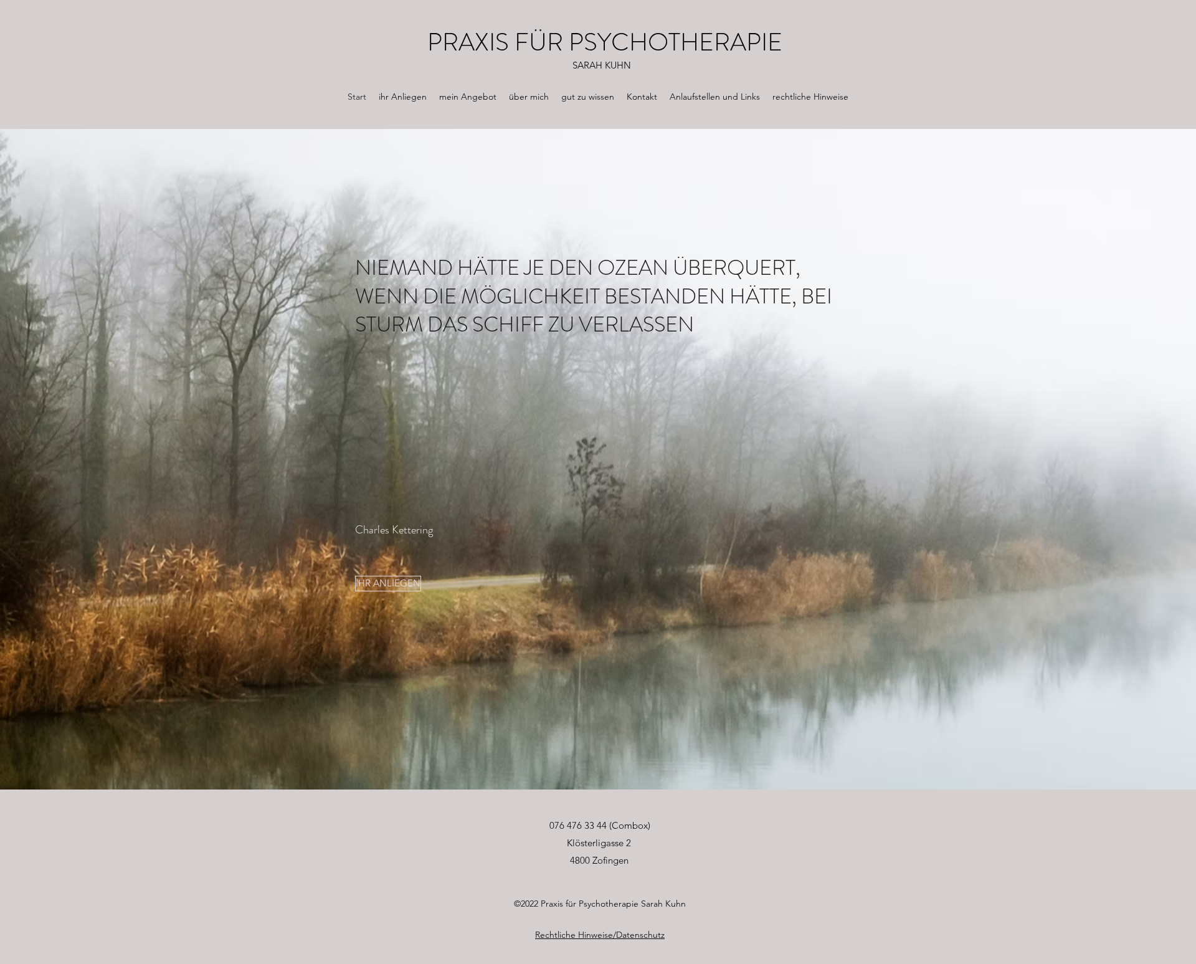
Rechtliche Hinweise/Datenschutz (600, 934)
